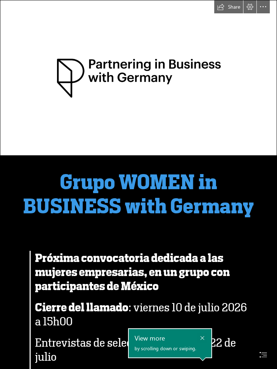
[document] (138, 184)
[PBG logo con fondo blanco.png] (138, 78)
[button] (228, 6)
